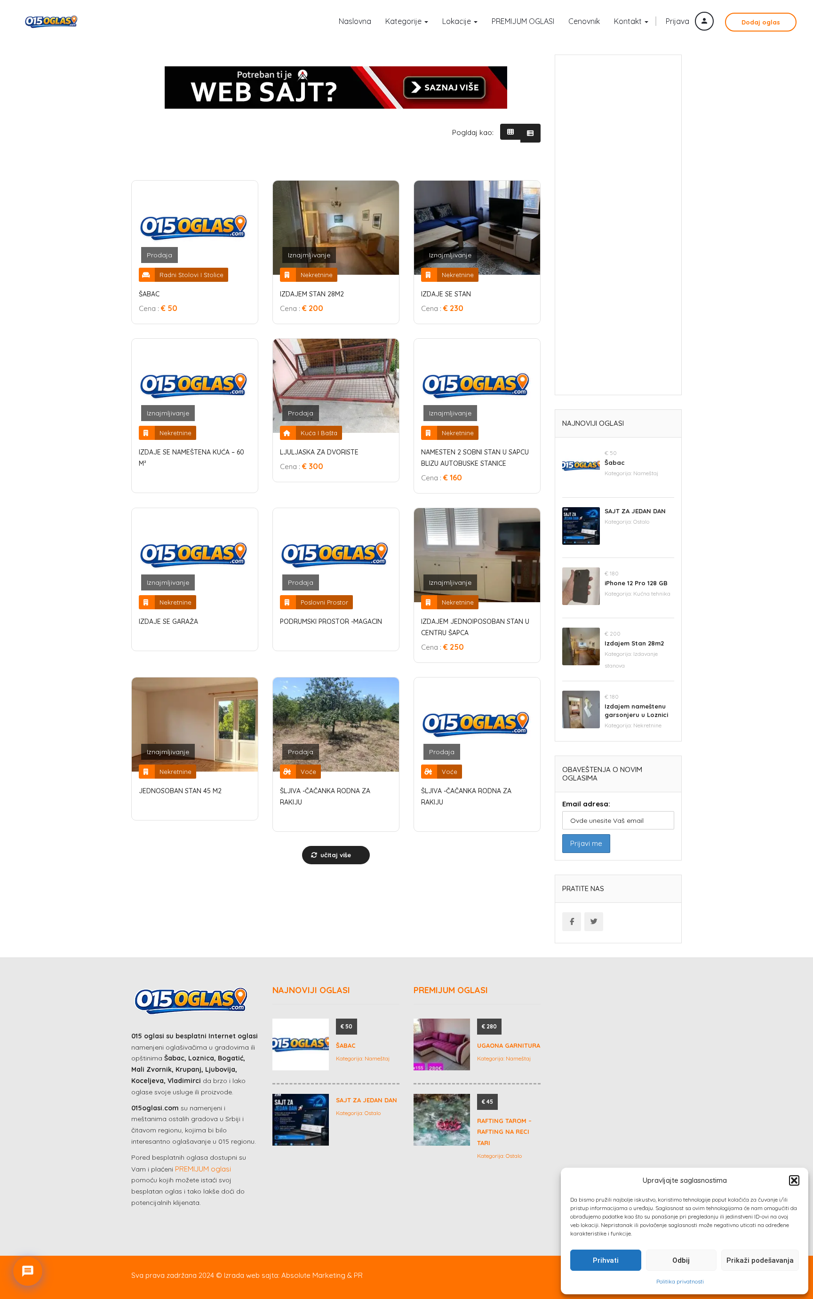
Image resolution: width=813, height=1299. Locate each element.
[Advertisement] (618, 228)
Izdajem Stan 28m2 (312, 294)
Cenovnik (584, 21)
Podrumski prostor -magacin (331, 621)
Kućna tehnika (651, 593)
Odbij (681, 1260)
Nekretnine (647, 725)
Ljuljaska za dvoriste (319, 452)
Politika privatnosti (680, 1281)
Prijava (678, 21)
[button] (794, 1180)
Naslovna (355, 21)
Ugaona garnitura (508, 1045)
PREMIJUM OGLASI (523, 21)
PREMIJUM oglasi (203, 1168)
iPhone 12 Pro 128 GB (636, 583)
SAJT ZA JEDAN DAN (635, 511)
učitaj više (335, 855)
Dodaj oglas (760, 22)
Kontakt (629, 21)
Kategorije (404, 21)
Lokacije (457, 21)
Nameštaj (645, 473)
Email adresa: (586, 803)
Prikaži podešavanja (760, 1260)
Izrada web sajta (251, 1275)
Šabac (149, 294)
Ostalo (641, 521)
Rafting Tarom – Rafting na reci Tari (504, 1132)
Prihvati (606, 1260)
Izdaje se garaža (168, 621)
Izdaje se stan (446, 294)
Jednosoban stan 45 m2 (180, 791)
